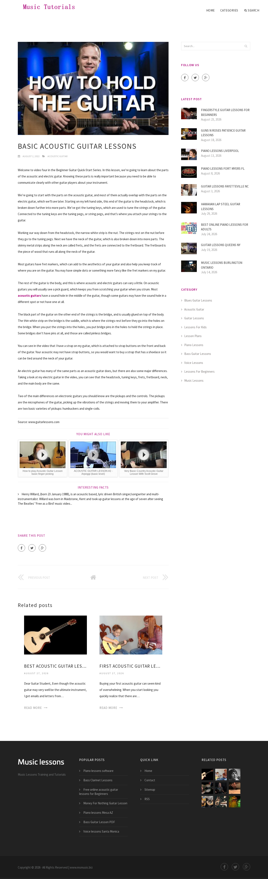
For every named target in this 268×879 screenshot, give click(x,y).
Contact (149, 780)
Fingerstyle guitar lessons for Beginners (225, 112)
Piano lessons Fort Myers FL (223, 169)
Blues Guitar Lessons (198, 300)
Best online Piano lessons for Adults (224, 227)
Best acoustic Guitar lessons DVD (55, 666)
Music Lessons (194, 380)
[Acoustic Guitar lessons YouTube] (221, 788)
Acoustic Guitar (57, 156)
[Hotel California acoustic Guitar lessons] (234, 788)
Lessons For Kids (195, 327)
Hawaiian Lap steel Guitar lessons (220, 206)
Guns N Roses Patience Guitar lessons (223, 132)
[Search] (246, 46)
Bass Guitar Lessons (197, 354)
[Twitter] (32, 548)
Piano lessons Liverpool (220, 151)
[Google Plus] (42, 548)
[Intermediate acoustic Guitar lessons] (221, 801)
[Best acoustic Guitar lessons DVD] (55, 634)
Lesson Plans (193, 336)
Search (253, 10)
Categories (229, 10)
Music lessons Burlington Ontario (221, 265)
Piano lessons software (98, 771)
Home (210, 10)
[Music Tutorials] (44, 6)
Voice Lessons (193, 363)
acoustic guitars (29, 296)
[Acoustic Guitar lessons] (207, 801)
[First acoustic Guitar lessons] (130, 634)
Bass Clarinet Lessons (97, 780)
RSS (147, 799)
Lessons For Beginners (199, 371)
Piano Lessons (193, 345)
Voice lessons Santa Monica (101, 831)
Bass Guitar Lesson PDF (99, 822)
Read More (33, 708)
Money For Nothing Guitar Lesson (105, 803)
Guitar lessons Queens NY (220, 245)
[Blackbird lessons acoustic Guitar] (234, 774)
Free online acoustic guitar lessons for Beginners (98, 792)
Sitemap (149, 790)
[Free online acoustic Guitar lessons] (207, 788)
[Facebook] (21, 548)
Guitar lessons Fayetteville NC (225, 186)
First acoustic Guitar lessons (130, 666)
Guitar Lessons (194, 318)
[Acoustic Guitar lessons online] (234, 801)
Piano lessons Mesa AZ (98, 813)
